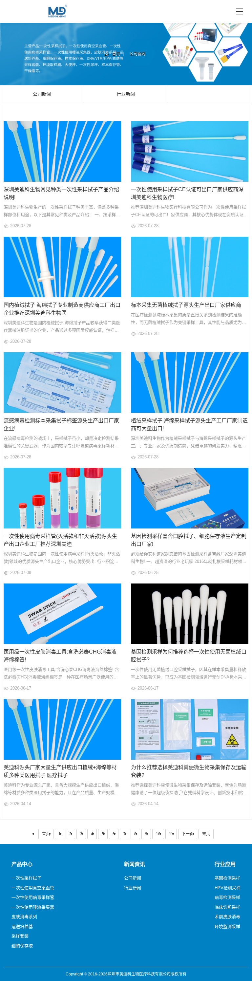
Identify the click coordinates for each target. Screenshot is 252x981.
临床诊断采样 (227, 907)
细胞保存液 (22, 945)
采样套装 (20, 936)
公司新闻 (137, 54)
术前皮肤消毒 (227, 916)
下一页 (188, 834)
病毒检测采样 (227, 897)
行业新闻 (132, 887)
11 (171, 834)
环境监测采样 (227, 926)
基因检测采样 (227, 878)
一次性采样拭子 (26, 878)
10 (158, 834)
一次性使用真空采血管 (32, 887)
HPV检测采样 (228, 887)
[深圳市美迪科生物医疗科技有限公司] (58, 11)
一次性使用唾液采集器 (32, 907)
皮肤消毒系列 (24, 916)
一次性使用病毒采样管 (32, 897)
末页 (206, 834)
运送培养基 (22, 926)
